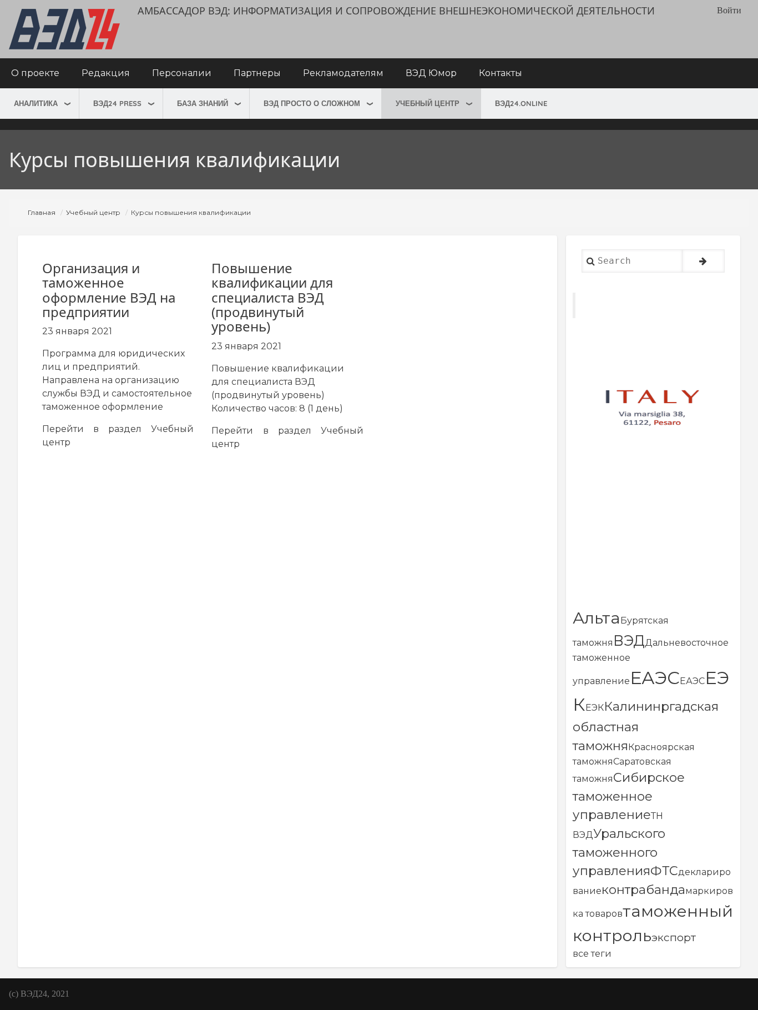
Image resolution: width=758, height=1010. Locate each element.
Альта (596, 617)
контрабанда (643, 889)
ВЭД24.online (521, 103)
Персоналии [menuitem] (181, 73)
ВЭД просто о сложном (312, 103)
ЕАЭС (655, 678)
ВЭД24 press (117, 103)
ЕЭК (594, 707)
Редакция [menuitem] (106, 73)
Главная (41, 212)
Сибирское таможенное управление (629, 796)
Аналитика (36, 103)
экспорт (673, 937)
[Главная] (64, 29)
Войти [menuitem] (729, 10)
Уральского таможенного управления (619, 852)
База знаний (202, 103)
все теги (592, 953)
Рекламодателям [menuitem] (343, 73)
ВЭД (629, 640)
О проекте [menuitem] (35, 73)
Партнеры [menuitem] (257, 73)
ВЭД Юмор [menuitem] (431, 73)
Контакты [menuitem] (500, 73)
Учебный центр (427, 103)
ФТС (664, 870)
